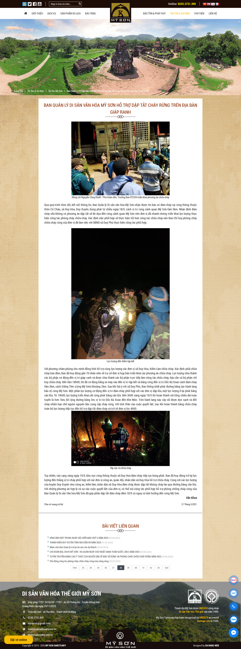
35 (98, 567)
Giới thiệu (37, 13)
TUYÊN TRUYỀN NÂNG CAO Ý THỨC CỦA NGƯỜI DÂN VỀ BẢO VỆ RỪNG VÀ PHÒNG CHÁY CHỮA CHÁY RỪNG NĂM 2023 (105, 556)
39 (128, 567)
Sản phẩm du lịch (70, 13)
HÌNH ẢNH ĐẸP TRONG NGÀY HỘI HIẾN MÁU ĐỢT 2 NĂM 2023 (79, 537)
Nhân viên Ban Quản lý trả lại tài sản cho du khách (73, 547)
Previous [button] (3, 57)
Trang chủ (18, 91)
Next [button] (238, 57)
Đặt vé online (18, 640)
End (166, 567)
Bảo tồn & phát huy (154, 13)
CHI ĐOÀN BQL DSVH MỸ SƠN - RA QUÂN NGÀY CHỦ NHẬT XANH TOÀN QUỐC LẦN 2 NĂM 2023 (95, 551)
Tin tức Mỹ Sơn (55, 91)
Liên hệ (213, 13)
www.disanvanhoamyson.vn (42, 629)
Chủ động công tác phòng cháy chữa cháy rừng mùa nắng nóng (79, 561)
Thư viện (199, 13)
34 (91, 567)
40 (136, 567)
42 (151, 567)
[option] (120, 60)
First (75, 567)
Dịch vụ (51, 13)
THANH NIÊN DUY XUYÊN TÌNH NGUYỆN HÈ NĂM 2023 (75, 542)
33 (83, 567)
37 (113, 567)
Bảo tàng (90, 13)
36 (106, 567)
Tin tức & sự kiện (180, 13)
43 (158, 567)
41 (143, 567)
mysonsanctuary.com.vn (40, 634)
